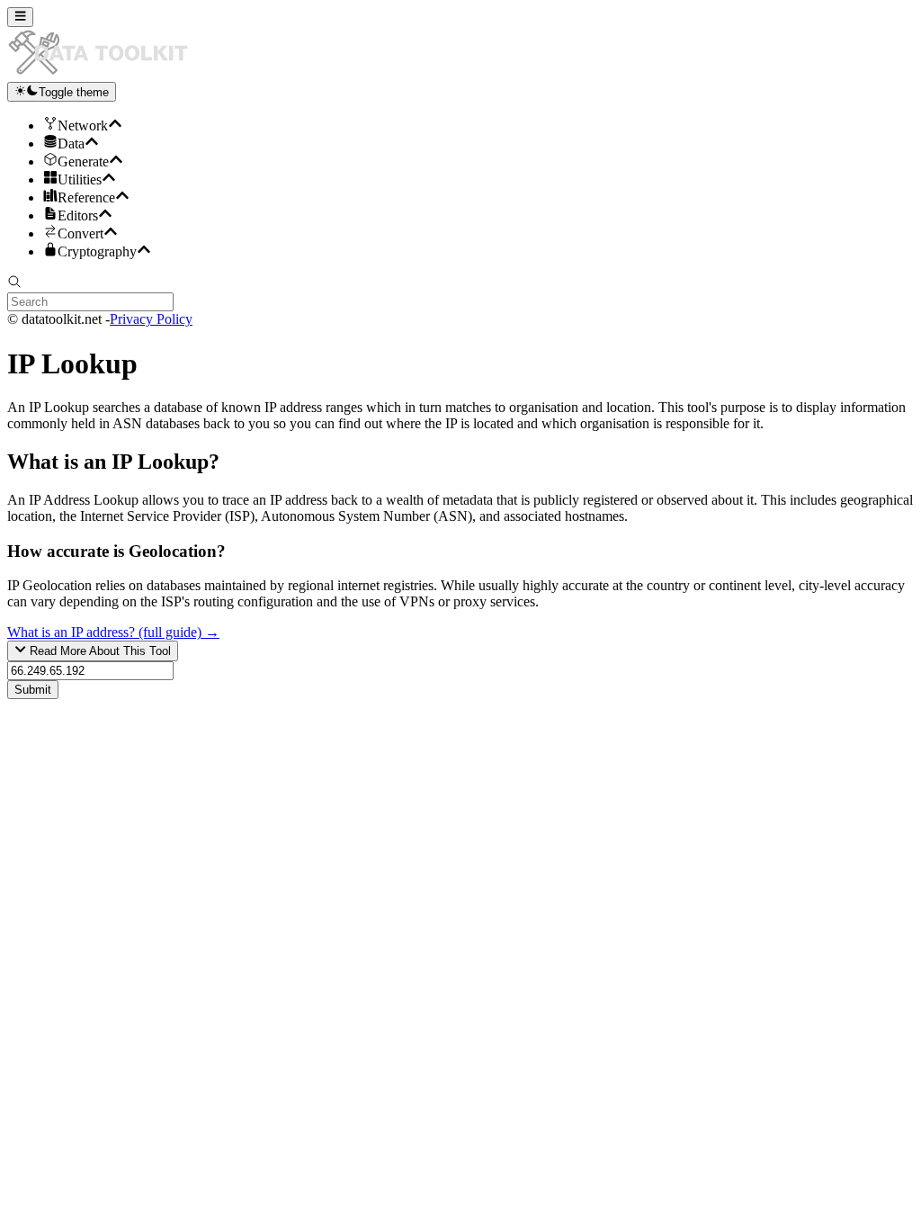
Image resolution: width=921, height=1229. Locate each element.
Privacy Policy (151, 319)
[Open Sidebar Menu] (20, 17)
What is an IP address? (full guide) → (113, 632)
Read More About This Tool (98, 652)
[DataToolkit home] (106, 73)
